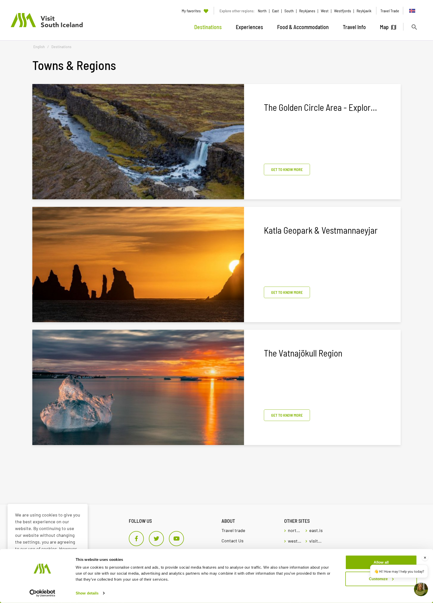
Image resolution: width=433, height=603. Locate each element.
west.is (295, 541)
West (325, 10)
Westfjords (342, 10)
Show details (87, 593)
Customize (378, 578)
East (275, 10)
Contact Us (233, 540)
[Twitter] (156, 538)
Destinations (61, 47)
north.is (295, 530)
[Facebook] (136, 538)
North (262, 10)
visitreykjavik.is (316, 541)
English (39, 47)
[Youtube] (176, 538)
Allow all (381, 562)
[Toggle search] (414, 27)
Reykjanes (307, 10)
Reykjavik (364, 10)
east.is (316, 530)
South (289, 10)
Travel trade (233, 530)
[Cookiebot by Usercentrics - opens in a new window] (42, 593)
